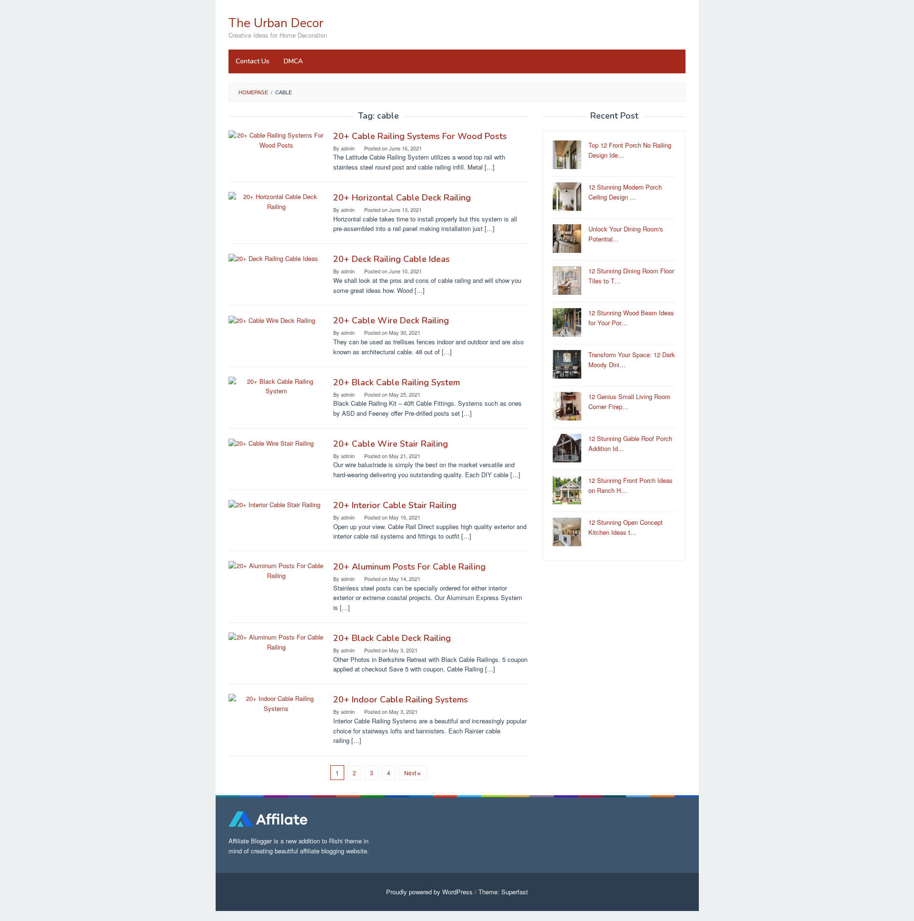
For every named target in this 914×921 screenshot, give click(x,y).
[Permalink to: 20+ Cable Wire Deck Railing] (271, 319)
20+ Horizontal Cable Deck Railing (402, 197)
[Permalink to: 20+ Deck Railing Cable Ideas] (273, 257)
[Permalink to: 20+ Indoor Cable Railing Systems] (276, 702)
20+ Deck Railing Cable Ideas (391, 259)
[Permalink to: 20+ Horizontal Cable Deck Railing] (276, 200)
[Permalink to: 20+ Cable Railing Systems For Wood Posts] (276, 139)
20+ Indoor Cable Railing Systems (400, 699)
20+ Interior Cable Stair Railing (395, 505)
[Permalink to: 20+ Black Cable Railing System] (276, 385)
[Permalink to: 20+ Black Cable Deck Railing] (276, 641)
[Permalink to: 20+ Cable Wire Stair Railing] (271, 442)
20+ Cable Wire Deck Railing (391, 320)
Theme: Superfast (503, 891)
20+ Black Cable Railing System (396, 382)
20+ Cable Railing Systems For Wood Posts (420, 136)
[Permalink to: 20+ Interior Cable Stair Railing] (274, 504)
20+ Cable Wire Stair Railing (390, 444)
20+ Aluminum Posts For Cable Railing (409, 566)
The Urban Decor (275, 23)
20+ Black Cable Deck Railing (392, 638)
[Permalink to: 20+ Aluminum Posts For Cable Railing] (276, 569)
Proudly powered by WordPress (429, 891)
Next (410, 773)
